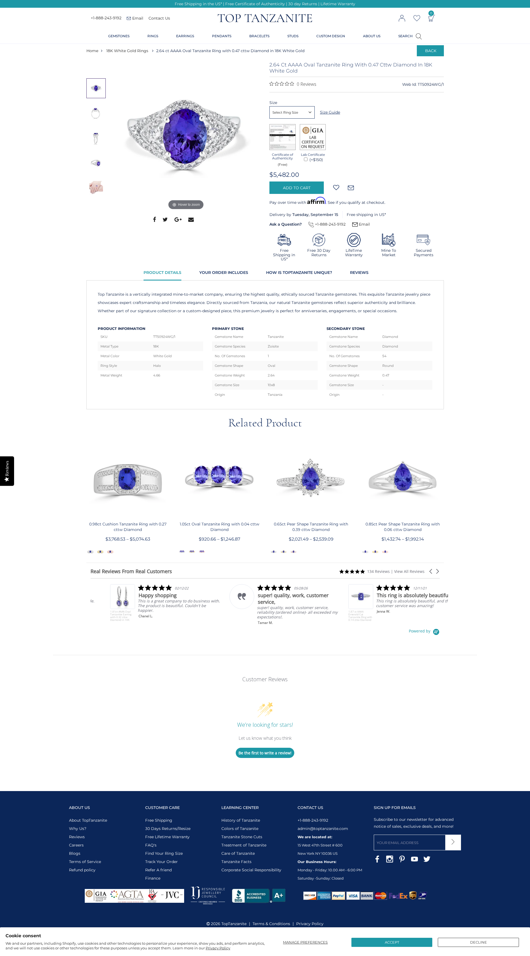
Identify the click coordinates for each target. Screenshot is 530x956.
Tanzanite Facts (236, 861)
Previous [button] (97, 67)
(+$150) (315, 159)
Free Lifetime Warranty (167, 836)
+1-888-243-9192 (106, 18)
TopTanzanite (234, 923)
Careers (76, 845)
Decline (478, 942)
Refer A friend (158, 869)
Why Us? (77, 828)
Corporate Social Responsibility (251, 869)
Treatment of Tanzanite (243, 845)
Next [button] (97, 211)
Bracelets (259, 36)
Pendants (221, 36)
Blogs (74, 853)
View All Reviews (409, 571)
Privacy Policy (218, 948)
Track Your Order (161, 861)
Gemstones (118, 36)
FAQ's (151, 845)
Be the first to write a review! (265, 752)
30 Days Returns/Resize (167, 828)
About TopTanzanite (88, 820)
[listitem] (146, 602)
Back (430, 50)
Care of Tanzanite (238, 853)
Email (364, 224)
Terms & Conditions (271, 923)
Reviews (359, 272)
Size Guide (330, 112)
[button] (431, 571)
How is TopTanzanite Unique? (299, 272)
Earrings (185, 36)
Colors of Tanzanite (239, 828)
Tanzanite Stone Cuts (241, 836)
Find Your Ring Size (164, 853)
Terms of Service (85, 861)
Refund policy (82, 869)
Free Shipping (158, 820)
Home (92, 50)
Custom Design (330, 36)
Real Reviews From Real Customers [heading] (131, 571)
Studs (292, 36)
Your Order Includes (223, 272)
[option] (186, 136)
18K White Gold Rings (127, 50)
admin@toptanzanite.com (323, 828)
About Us (371, 36)
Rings (152, 36)
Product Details (162, 272)
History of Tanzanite (240, 820)
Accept (392, 942)
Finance (152, 878)
